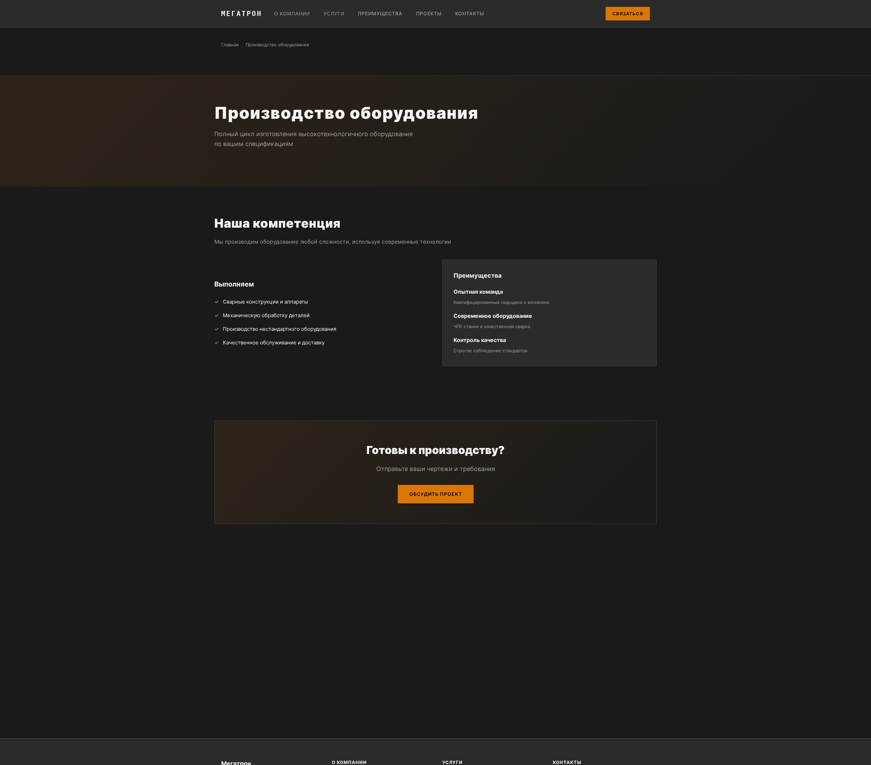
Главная (230, 44)
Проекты (429, 13)
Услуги (334, 13)
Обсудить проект (435, 494)
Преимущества (380, 13)
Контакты (469, 13)
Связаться (627, 13)
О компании (292, 13)
